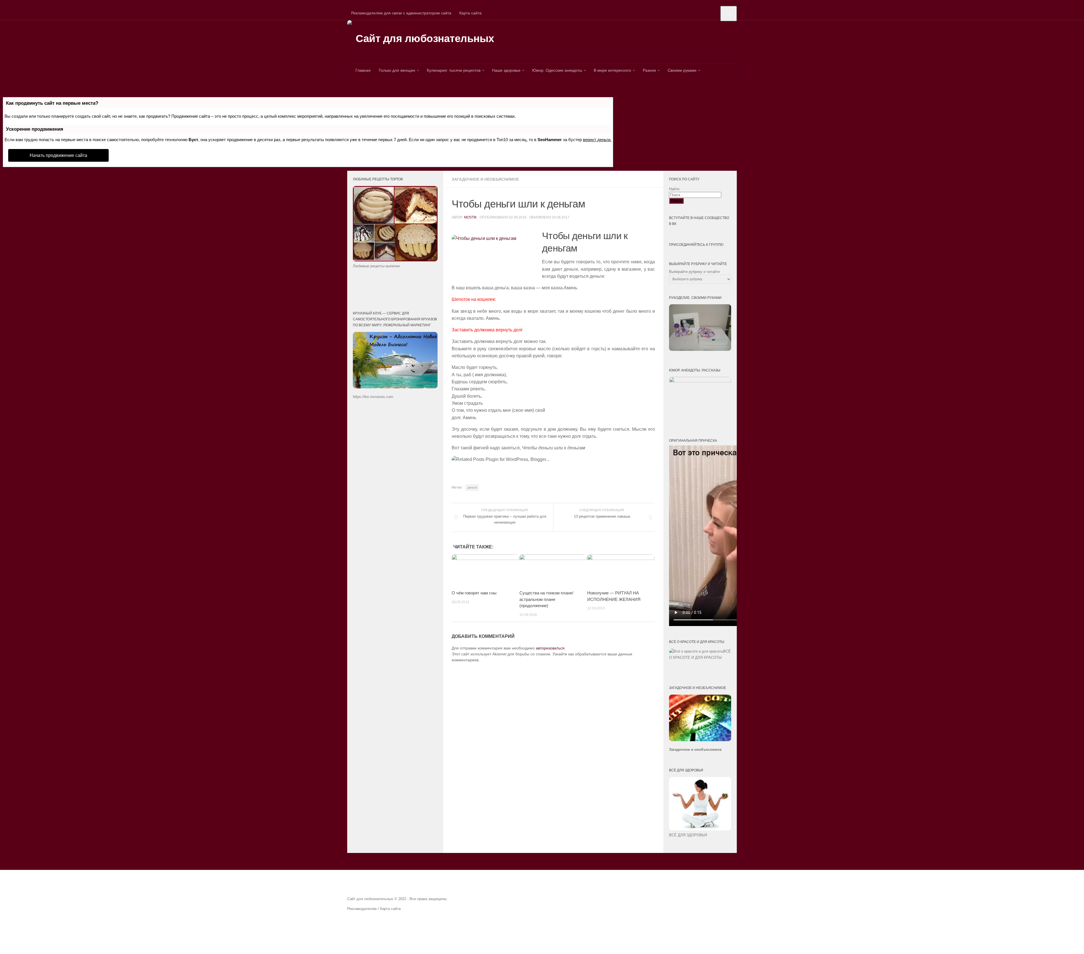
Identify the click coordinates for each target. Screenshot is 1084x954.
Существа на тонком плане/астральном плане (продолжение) (546, 599)
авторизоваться (550, 648)
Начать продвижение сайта (58, 155)
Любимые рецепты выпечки (376, 266)
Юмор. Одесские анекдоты (557, 70)
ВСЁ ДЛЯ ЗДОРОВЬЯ (688, 835)
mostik (470, 217)
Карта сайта (470, 13)
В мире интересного (612, 70)
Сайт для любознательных (425, 38)
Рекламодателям (362, 909)
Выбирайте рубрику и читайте (694, 272)
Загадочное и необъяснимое (485, 179)
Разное (649, 70)
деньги (472, 487)
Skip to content (13, 3)
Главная (363, 70)
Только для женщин (397, 70)
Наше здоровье (506, 70)
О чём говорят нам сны (474, 592)
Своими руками (682, 70)
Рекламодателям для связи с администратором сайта (401, 13)
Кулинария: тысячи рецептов (453, 70)
